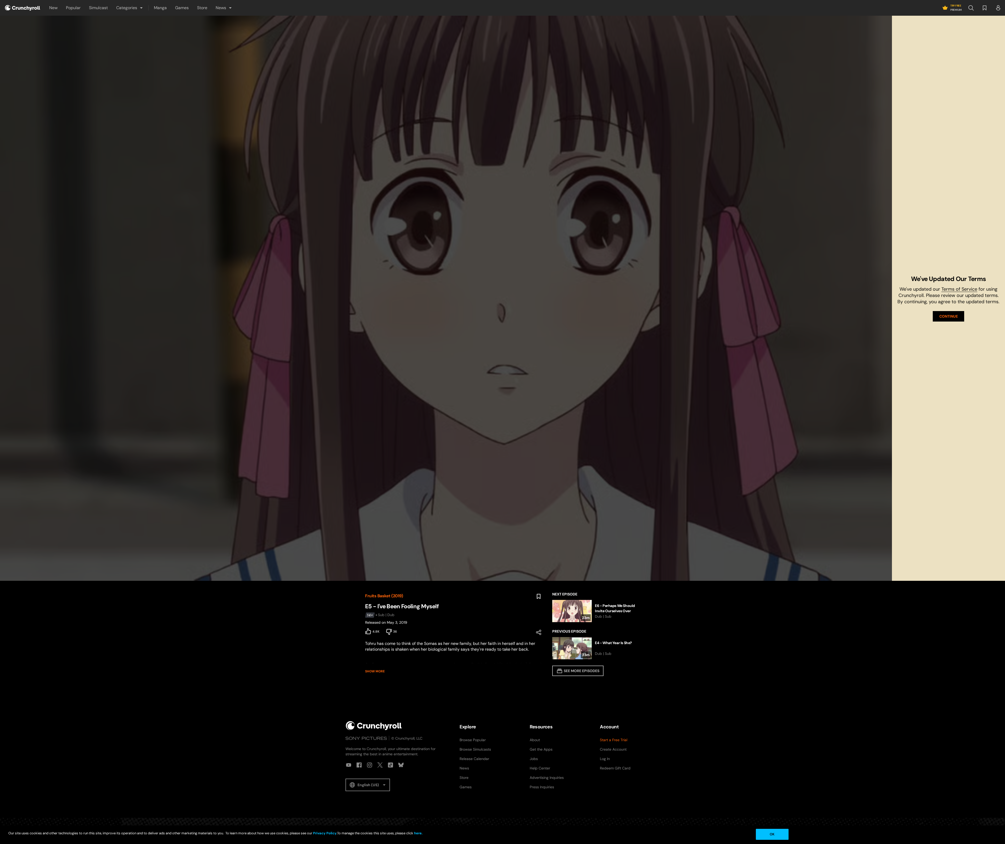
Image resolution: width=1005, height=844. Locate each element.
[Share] (538, 632)
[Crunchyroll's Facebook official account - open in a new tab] (359, 765)
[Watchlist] (984, 8)
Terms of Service (959, 289)
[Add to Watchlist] (538, 596)
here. (417, 833)
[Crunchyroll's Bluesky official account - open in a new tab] (401, 765)
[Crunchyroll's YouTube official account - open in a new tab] (348, 765)
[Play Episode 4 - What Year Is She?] (596, 648)
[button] (130, 8)
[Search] (971, 8)
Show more (375, 671)
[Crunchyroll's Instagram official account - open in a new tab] (369, 765)
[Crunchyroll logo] (22, 8)
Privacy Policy (325, 833)
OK (772, 834)
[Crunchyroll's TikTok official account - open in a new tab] (390, 765)
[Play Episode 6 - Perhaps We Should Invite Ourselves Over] (596, 611)
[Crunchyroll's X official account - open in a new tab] (380, 765)
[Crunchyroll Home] (373, 725)
